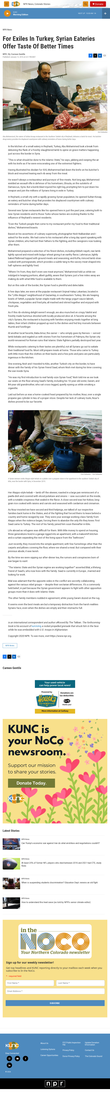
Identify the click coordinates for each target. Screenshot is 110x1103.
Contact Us (89, 1050)
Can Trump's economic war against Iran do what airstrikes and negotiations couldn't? (60, 843)
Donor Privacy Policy (71, 1056)
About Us (44, 1043)
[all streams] (106, 13)
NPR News (7, 29)
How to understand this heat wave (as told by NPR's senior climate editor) (56, 902)
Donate (99, 4)
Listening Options (48, 1049)
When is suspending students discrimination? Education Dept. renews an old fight (59, 882)
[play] (7, 13)
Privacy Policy (68, 1050)
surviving (37, 626)
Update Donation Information (92, 1044)
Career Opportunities (49, 1055)
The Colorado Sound (93, 1056)
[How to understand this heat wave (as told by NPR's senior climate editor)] (11, 903)
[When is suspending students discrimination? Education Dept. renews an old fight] (11, 883)
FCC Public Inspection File (72, 1044)
